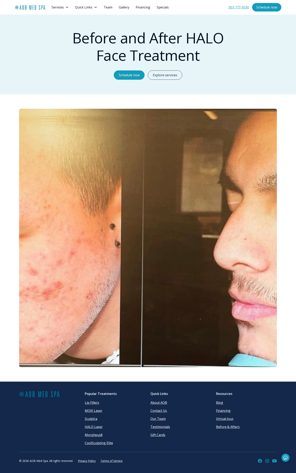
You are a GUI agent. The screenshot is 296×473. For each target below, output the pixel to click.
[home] (30, 7)
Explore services (165, 75)
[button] (60, 7)
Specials (163, 7)
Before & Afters (228, 427)
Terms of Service (111, 461)
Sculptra (91, 418)
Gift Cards (157, 435)
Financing (143, 7)
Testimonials (160, 427)
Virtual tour (225, 418)
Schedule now (266, 7)
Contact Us (158, 410)
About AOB (158, 402)
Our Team (158, 418)
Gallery (124, 7)
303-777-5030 (238, 7)
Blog (219, 402)
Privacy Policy (87, 461)
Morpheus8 (93, 435)
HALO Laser (94, 427)
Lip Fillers (92, 402)
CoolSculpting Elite (99, 443)
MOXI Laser (93, 410)
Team (108, 7)
